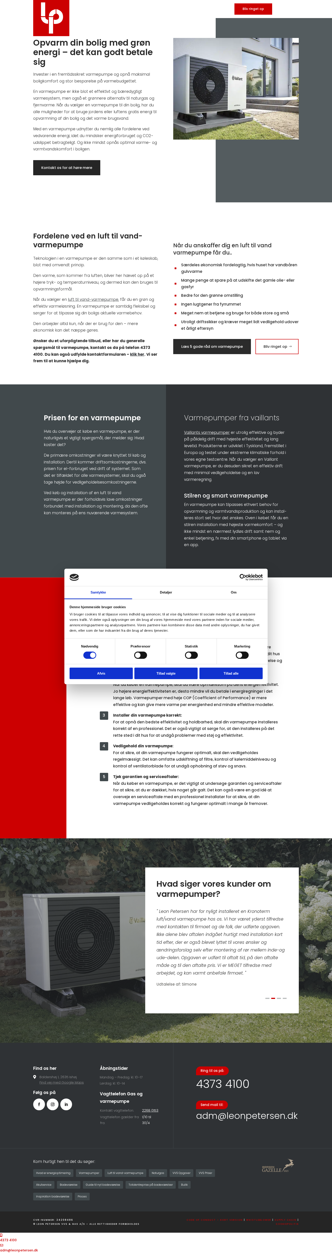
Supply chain (286, 1220)
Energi (172, 9)
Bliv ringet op (253, 9)
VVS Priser (205, 1173)
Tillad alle (231, 673)
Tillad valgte (166, 673)
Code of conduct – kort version (215, 1220)
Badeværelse (211, 9)
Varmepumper (89, 1173)
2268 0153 (150, 1110)
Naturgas (158, 1173)
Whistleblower (258, 1220)
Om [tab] (233, 592)
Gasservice (147, 9)
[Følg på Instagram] (52, 1104)
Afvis (101, 673)
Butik (184, 1185)
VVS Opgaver (181, 1173)
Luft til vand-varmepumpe (125, 1173)
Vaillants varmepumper (207, 432)
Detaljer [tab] (166, 592)
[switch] (140, 655)
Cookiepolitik (287, 1224)
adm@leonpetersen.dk (247, 1115)
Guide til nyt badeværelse (103, 1185)
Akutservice (43, 1185)
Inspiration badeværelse (52, 1196)
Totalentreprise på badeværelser (151, 1185)
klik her (137, 354)
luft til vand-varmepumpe (93, 299)
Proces (82, 1196)
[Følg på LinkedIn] (66, 1104)
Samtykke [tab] (98, 592)
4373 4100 (223, 1084)
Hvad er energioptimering (53, 1173)
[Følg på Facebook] (39, 1104)
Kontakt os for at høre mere (66, 167)
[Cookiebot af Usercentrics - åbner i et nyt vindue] (243, 577)
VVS (188, 9)
